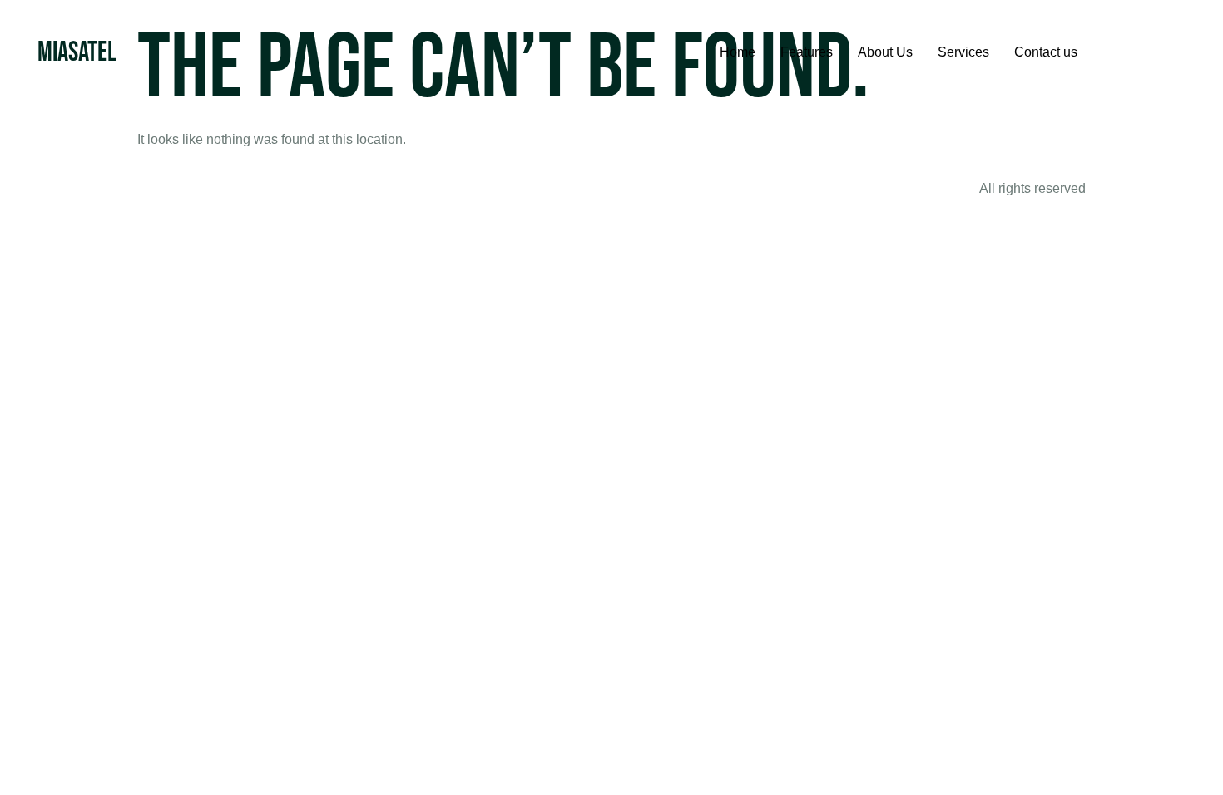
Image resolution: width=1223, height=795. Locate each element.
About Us (885, 52)
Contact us (1045, 52)
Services (963, 52)
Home (737, 52)
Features (806, 52)
